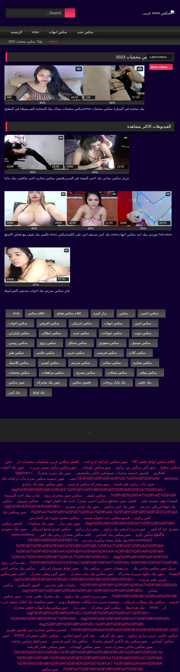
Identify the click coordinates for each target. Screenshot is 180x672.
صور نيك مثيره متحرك (54, 473)
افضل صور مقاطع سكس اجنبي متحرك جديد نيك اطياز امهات (89, 501)
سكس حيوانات (112, 333)
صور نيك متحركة (48, 382)
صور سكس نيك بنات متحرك (92, 574)
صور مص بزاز (70, 523)
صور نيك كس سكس (119, 506)
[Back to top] (166, 658)
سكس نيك (91, 568)
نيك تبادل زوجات (114, 382)
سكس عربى (75, 352)
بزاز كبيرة (100, 313)
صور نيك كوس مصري (82, 506)
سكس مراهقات (53, 372)
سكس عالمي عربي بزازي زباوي (153, 635)
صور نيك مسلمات (40, 523)
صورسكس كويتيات (96, 467)
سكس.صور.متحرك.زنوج (63, 495)
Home (53, 41)
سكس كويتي (50, 363)
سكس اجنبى (149, 313)
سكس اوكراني (19, 333)
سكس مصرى (85, 372)
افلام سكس (36, 313)
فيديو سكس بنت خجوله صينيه (107, 518)
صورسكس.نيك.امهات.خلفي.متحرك (41, 607)
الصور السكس (29, 585)
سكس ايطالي (51, 333)
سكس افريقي (49, 323)
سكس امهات (58, 32)
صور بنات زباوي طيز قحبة (134, 484)
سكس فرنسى (107, 352)
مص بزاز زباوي (87, 529)
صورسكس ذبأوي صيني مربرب (53, 467)
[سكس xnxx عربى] (158, 13)
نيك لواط (39, 392)
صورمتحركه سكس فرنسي (88, 484)
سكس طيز (16, 352)
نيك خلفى (144, 382)
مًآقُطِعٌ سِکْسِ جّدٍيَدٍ (150, 534)
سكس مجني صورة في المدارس (54, 518)
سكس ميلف (148, 372)
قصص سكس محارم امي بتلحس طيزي (36, 630)
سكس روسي (18, 343)
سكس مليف (96, 495)
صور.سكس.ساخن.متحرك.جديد (129, 647)
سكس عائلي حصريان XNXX (36, 635)
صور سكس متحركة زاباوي (42, 484)
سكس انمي (143, 323)
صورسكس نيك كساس (113, 534)
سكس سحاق (77, 343)
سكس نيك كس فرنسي (69, 641)
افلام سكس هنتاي (69, 313)
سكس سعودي (109, 343)
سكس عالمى (45, 352)
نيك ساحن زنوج (13, 563)
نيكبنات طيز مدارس (60, 585)
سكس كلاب (137, 352)
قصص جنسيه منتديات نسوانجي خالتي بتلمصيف (112, 473)
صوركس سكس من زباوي (136, 467)
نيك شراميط (135, 607)
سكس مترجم (80, 363)
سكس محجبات (19, 372)
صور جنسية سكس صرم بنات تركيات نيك (33, 478)
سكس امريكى (82, 323)
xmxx (153, 607)
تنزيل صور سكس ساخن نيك (154, 568)
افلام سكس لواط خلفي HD (153, 462)
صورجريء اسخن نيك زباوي (124, 529)
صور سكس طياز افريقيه (46, 647)
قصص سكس (81, 382)
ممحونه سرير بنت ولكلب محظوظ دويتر (88, 602)
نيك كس (14, 392)
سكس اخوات (18, 323)
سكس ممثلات (117, 372)
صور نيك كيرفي (111, 635)
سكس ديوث (143, 333)
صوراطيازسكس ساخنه (29, 641)
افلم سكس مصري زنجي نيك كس (65, 534)
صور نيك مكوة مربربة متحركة (141, 574)
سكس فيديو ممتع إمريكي (51, 529)
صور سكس (17, 382)
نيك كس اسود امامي (79, 635)
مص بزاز (79, 607)
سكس (123, 313)
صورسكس (49, 669)
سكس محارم (142, 363)
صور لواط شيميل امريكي (59, 568)
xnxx (35, 32)
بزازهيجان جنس (116, 568)
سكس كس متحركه (106, 607)
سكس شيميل (140, 343)
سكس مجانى (111, 363)
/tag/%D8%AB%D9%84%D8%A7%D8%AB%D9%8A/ (130, 523)
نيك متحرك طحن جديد (43, 596)
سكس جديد (85, 32)
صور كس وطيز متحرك (48, 574)
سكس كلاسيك (19, 363)
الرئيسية (16, 32)
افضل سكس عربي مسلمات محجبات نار (48, 462)
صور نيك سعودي (14, 529)
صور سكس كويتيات (85, 647)
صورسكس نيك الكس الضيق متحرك (119, 641)
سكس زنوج (48, 343)
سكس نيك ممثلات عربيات (144, 602)
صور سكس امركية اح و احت (105, 462)
